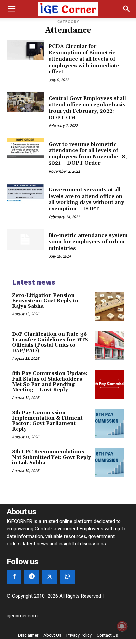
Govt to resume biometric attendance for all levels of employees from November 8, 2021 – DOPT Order (88, 154)
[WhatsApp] (67, 577)
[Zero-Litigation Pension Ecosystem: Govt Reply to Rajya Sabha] (109, 306)
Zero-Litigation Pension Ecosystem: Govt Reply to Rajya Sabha (45, 300)
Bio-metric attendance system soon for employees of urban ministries (88, 241)
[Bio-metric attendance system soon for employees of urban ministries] (25, 239)
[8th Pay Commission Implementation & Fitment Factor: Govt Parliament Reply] (109, 423)
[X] (49, 577)
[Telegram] (31, 577)
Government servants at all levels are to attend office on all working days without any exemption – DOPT (86, 199)
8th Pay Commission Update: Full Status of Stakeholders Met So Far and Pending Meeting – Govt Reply (49, 381)
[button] (11, 9)
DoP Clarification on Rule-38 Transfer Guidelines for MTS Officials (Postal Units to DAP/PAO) (50, 342)
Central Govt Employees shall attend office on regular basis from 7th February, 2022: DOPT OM (87, 108)
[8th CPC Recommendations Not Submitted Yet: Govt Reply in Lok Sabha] (109, 462)
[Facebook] (14, 577)
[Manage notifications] (122, 626)
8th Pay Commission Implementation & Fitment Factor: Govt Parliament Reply (47, 421)
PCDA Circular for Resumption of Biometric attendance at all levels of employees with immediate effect (84, 59)
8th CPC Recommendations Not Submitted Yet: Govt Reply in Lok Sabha (51, 457)
